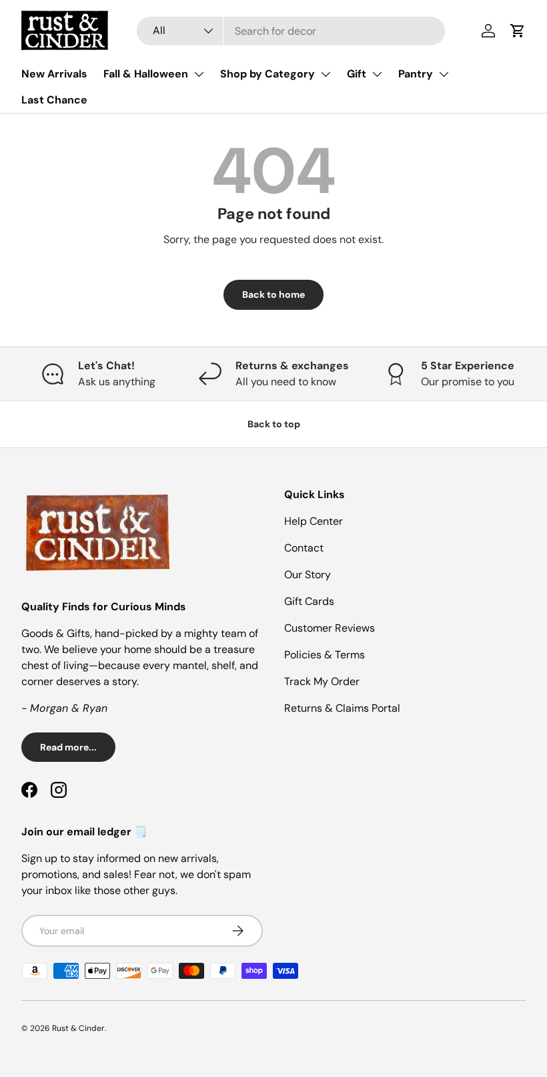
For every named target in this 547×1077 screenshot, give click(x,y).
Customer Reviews (329, 628)
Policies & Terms (324, 655)
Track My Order (322, 681)
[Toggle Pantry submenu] (444, 74)
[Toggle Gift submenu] (377, 74)
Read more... (68, 747)
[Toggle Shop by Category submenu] (326, 74)
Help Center (313, 521)
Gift (356, 74)
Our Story (307, 575)
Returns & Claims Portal (342, 708)
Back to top (273, 424)
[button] (517, 30)
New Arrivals (54, 74)
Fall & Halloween (145, 74)
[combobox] (291, 31)
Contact (304, 548)
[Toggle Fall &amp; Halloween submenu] (199, 74)
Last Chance (54, 100)
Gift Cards (309, 601)
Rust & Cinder (78, 1028)
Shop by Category (267, 74)
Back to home (273, 294)
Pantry (415, 74)
